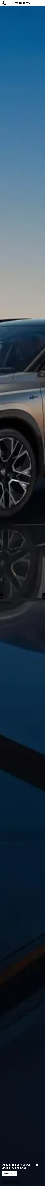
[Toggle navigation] (40, 3)
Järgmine (43, 596)
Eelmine (1, 596)
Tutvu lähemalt (9, 1173)
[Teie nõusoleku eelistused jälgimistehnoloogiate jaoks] (11, 1182)
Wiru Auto (22, 3)
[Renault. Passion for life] (4, 3)
